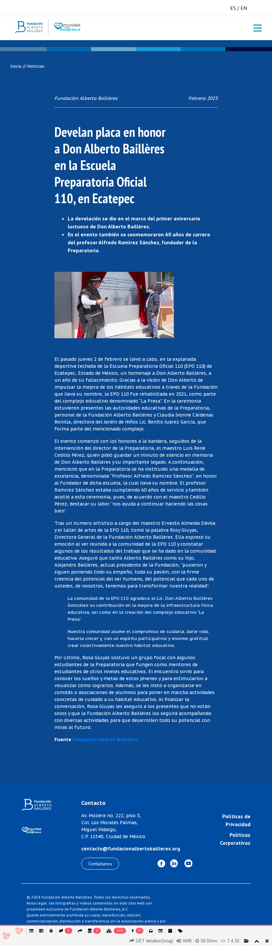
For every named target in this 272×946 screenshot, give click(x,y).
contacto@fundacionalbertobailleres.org (130, 849)
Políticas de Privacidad (236, 820)
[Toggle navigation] (254, 28)
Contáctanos (100, 864)
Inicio (16, 66)
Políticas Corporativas (235, 838)
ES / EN (238, 8)
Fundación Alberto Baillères (105, 740)
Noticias (36, 66)
